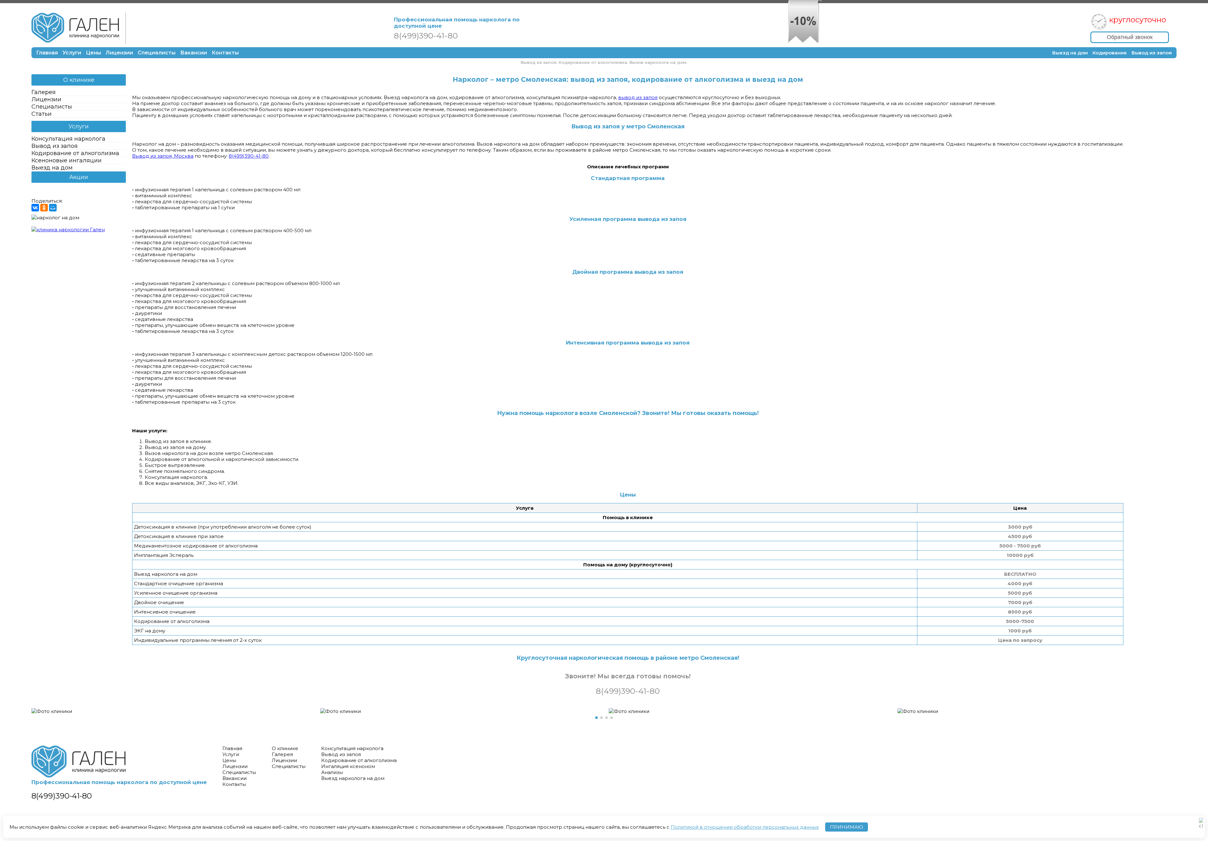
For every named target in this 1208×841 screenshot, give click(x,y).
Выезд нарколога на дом (352, 778)
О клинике (78, 79)
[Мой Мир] (53, 207)
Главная (47, 53)
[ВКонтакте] (35, 207)
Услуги (72, 53)
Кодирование (1110, 53)
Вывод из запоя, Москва (162, 156)
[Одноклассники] (44, 207)
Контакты (225, 53)
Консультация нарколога (68, 138)
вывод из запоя (637, 97)
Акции (78, 177)
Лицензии (119, 53)
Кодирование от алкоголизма (75, 153)
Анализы (332, 772)
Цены (93, 53)
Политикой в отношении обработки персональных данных (745, 827)
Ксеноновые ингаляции (66, 160)
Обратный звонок (1130, 37)
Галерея (43, 92)
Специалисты (157, 53)
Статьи (41, 113)
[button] (596, 717)
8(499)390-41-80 (249, 156)
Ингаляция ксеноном (348, 766)
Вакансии (193, 53)
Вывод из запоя (1152, 53)
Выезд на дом (1070, 53)
